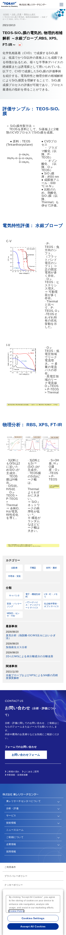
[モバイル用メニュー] (61, 4)
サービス (11, 815)
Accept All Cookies (33, 926)
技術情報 (11, 822)
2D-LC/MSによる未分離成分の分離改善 (29, 656)
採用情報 (11, 851)
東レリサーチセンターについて (23, 801)
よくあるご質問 (31, 771)
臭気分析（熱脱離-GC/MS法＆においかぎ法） (31, 637)
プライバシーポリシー (15, 876)
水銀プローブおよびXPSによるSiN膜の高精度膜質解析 (32, 676)
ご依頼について (14, 837)
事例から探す (30, 14)
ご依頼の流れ (13, 771)
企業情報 (11, 844)
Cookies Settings (33, 918)
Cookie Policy (16, 911)
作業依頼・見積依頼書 (17, 775)
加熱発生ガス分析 (16, 647)
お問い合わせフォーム (26, 754)
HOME (6, 14)
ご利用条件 (10, 867)
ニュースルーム (14, 830)
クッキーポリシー (13, 885)
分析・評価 (16, 14)
